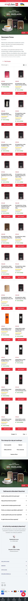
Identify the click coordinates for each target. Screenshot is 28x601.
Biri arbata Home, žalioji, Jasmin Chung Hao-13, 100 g (6, 267)
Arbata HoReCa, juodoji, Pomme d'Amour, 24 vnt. (20, 420)
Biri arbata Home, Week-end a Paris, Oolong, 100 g (6, 237)
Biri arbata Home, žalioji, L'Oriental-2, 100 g (20, 267)
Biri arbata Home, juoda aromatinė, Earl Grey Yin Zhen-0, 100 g (20, 175)
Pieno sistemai (20, 449)
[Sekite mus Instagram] (5, 585)
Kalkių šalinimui (7, 449)
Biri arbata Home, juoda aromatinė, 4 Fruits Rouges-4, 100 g (20, 115)
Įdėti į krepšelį (7, 93)
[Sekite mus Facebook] (2, 585)
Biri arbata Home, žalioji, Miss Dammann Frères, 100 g (7, 299)
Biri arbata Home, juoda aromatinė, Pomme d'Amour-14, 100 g (6, 207)
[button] (18, 86)
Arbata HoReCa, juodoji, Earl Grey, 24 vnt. (6, 390)
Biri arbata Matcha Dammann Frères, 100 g (6, 114)
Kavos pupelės (7, 444)
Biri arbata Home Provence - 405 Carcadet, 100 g (7, 84)
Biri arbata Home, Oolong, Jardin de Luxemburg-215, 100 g (21, 207)
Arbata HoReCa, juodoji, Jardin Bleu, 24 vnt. (6, 420)
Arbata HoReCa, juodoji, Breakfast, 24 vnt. (6, 360)
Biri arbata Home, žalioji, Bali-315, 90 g (20, 237)
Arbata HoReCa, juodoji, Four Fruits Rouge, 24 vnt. (20, 390)
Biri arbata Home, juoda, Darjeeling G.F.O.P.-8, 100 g (6, 175)
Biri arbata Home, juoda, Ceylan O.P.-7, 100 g (20, 145)
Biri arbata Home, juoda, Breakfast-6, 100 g (6, 145)
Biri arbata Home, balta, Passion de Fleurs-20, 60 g (21, 84)
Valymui (20, 444)
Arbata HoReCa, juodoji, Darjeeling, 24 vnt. (20, 360)
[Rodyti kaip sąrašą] (26, 65)
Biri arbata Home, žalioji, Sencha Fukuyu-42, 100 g (20, 298)
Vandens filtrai (14, 454)
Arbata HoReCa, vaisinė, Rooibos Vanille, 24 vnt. (6, 329)
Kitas (24, 434)
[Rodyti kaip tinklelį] (23, 65)
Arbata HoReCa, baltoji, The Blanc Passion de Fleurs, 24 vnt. (20, 330)
